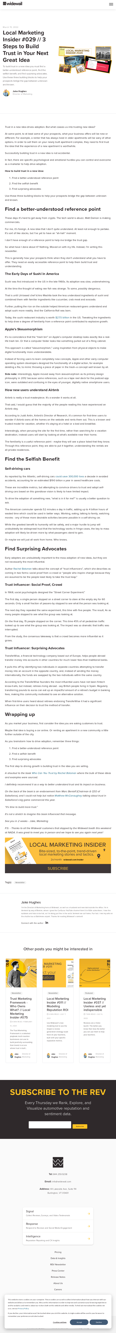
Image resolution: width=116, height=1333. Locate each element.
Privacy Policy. (23, 1308)
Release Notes (58, 1277)
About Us (58, 1283)
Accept (79, 1322)
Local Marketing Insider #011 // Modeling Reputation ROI (58, 1004)
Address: (58, 1190)
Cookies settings (59, 1322)
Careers (58, 1289)
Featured (89, 993)
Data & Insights (58, 1258)
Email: (58, 1181)
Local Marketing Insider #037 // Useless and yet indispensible (95, 1004)
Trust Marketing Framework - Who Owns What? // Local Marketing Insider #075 (21, 1008)
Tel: (58, 1174)
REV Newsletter (58, 1264)
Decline (99, 1322)
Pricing (58, 1252)
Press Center (58, 1270)
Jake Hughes (20, 91)
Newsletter (20, 882)
